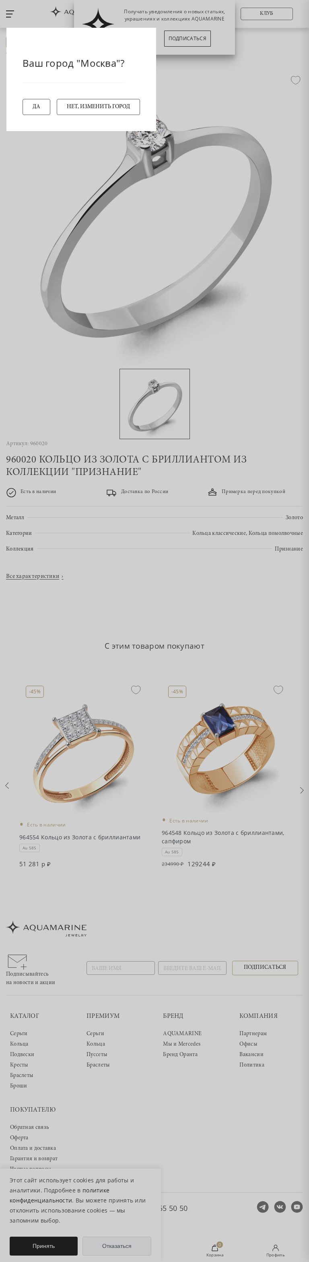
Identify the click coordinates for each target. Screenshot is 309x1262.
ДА (36, 107)
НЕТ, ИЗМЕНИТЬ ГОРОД (98, 107)
